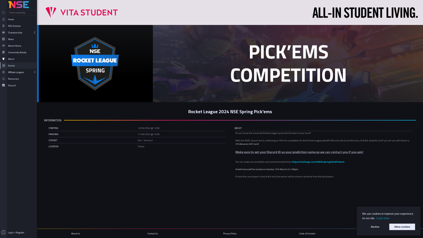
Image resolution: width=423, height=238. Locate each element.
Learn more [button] (383, 218)
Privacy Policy (230, 233)
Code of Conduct (307, 233)
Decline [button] (375, 226)
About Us (75, 233)
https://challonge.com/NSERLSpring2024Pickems (318, 161)
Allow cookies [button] (402, 226)
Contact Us (153, 233)
